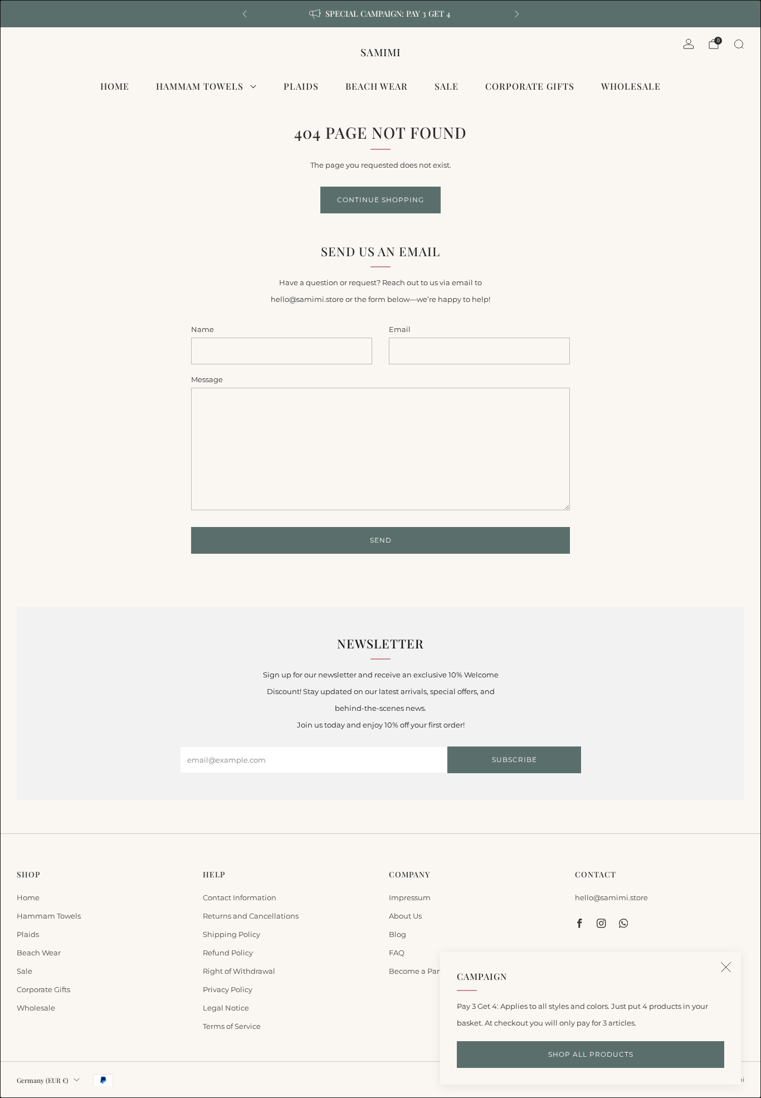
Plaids (301, 86)
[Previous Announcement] (244, 14)
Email (400, 329)
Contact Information (239, 897)
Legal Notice (226, 1007)
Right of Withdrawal (239, 971)
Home (114, 86)
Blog (397, 934)
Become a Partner (422, 971)
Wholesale (631, 86)
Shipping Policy (231, 934)
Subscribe (514, 759)
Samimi (380, 52)
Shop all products (590, 1054)
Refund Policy (228, 952)
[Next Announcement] (517, 14)
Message (207, 379)
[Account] (688, 44)
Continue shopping (380, 200)
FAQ (396, 952)
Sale (446, 86)
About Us (405, 915)
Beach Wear (376, 86)
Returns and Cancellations (251, 915)
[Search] (738, 44)
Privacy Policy (227, 989)
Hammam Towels (199, 86)
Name (202, 329)
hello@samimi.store (611, 897)
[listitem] (381, 13)
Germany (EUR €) (43, 1080)
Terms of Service (232, 1026)
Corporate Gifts (529, 86)
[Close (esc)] (726, 967)
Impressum (410, 897)
